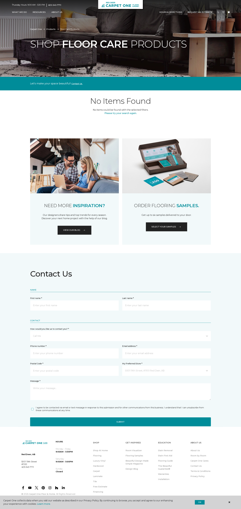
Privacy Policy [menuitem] (198, 476)
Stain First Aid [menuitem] (165, 455)
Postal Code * (36, 364)
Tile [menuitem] (95, 481)
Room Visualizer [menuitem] (134, 450)
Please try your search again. (120, 113)
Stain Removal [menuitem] (165, 450)
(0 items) (229, 12)
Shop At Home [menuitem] (100, 450)
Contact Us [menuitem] (196, 466)
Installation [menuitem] (163, 479)
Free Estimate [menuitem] (100, 486)
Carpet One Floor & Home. (42, 494)
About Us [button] (56, 12)
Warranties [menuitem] (163, 474)
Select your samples (163, 226)
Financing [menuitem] (98, 492)
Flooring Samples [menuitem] (134, 455)
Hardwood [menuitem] (98, 466)
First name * (36, 298)
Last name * (128, 298)
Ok (199, 502)
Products (51, 29)
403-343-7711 (54, 5)
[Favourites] (223, 12)
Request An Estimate (200, 12)
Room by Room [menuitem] (198, 455)
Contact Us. (77, 83)
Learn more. (43, 504)
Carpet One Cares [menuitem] (200, 461)
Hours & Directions (170, 12)
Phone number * (38, 346)
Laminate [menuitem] (98, 476)
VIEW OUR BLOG (71, 230)
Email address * (129, 346)
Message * (35, 381)
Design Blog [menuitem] (132, 469)
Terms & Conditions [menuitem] (200, 471)
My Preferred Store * (132, 364)
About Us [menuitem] (195, 450)
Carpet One (36, 29)
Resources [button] (39, 12)
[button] (218, 12)
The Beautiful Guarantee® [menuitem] (165, 467)
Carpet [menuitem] (96, 471)
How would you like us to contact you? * (49, 329)
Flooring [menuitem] (97, 455)
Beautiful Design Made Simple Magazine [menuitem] (137, 462)
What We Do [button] (19, 12)
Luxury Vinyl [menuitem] (99, 461)
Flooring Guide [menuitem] (165, 461)
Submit (120, 422)
